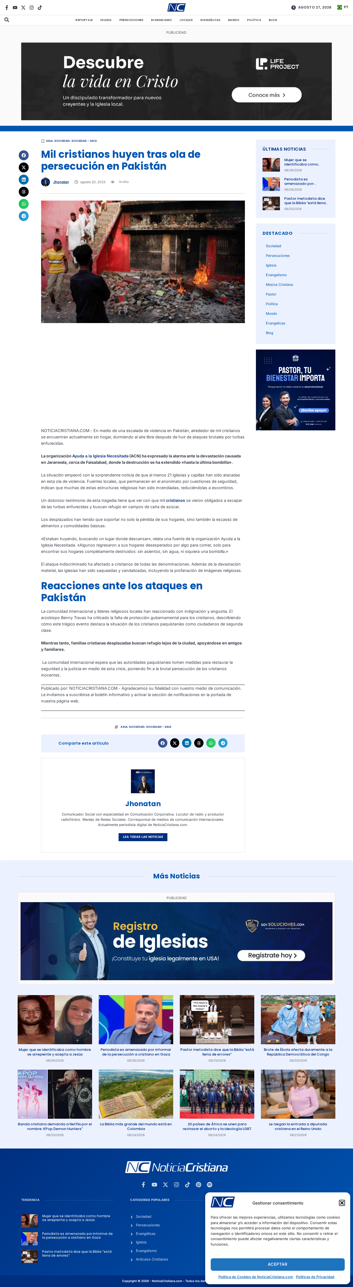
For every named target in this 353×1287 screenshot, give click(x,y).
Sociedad (62, 141)
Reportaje (84, 20)
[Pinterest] (198, 1184)
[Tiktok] (40, 7)
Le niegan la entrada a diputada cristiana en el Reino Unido (298, 1126)
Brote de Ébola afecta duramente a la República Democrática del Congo (298, 1051)
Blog (273, 20)
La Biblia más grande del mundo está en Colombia (136, 1126)
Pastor (271, 294)
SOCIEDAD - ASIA (84, 141)
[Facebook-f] (6, 7)
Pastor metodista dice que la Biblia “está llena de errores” (305, 203)
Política (254, 20)
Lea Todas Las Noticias (143, 837)
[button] (342, 1203)
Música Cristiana (279, 285)
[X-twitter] (23, 7)
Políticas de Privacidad (315, 1277)
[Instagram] (31, 7)
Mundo (233, 20)
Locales (186, 20)
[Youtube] (15, 7)
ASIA (49, 141)
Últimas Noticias (284, 149)
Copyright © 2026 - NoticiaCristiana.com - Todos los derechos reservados (176, 1281)
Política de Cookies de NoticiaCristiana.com (255, 1277)
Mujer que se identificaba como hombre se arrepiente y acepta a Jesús (305, 167)
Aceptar (277, 1264)
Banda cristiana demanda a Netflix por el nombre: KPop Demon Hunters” (55, 1126)
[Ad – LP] (176, 118)
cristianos (175, 500)
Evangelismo (161, 20)
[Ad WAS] (176, 978)
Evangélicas (210, 20)
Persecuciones (131, 20)
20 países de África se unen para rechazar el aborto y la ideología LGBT (217, 1126)
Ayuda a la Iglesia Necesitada (100, 456)
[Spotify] (209, 1184)
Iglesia (105, 20)
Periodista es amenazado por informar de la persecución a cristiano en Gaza (136, 1051)
